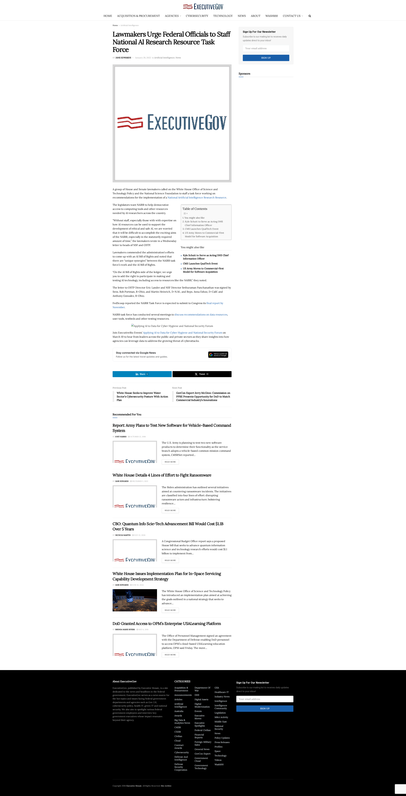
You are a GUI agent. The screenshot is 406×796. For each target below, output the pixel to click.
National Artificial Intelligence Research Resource (197, 197)
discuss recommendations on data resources (201, 314)
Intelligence (221, 701)
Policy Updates (222, 737)
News (242, 16)
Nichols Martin (123, 535)
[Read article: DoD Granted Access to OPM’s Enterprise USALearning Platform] (135, 645)
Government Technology (201, 767)
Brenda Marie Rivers (125, 629)
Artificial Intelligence (130, 25)
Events (198, 711)
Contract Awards (178, 746)
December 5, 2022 (140, 481)
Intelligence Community (221, 707)
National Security (219, 727)
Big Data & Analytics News (182, 721)
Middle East (221, 721)
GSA (217, 687)
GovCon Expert (202, 753)
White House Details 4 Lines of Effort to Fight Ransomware (162, 475)
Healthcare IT (222, 692)
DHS (197, 695)
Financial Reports (199, 736)
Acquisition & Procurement (138, 16)
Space (218, 751)
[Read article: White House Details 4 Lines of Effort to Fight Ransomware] (135, 496)
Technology (223, 16)
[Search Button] (310, 15)
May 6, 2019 (143, 629)
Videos (218, 760)
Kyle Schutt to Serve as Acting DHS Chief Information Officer (204, 223)
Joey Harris (120, 437)
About (255, 16)
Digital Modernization (202, 705)
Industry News (222, 696)
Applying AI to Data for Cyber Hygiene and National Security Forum (182, 332)
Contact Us (292, 16)
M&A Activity (221, 717)
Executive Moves (200, 717)
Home (108, 16)
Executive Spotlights (200, 724)
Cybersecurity (197, 16)
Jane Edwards (123, 57)
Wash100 (271, 16)
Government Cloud (201, 759)
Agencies (172, 16)
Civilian (178, 736)
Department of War (202, 689)
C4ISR (177, 727)
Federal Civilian (203, 730)
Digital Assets (201, 699)
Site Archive (166, 786)
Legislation (220, 712)
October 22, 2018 (138, 437)
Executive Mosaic (134, 786)
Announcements (183, 695)
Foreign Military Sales (203, 743)
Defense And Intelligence (181, 758)
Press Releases (222, 742)
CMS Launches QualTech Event (202, 228)
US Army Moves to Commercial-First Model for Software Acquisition (204, 234)
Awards (178, 715)
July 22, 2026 (139, 535)
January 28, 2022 (143, 57)
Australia (178, 711)
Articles (178, 699)
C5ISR (177, 731)
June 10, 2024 (138, 585)
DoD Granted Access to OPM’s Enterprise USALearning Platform (167, 623)
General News (202, 749)
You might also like (194, 217)
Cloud (177, 740)
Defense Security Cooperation (180, 767)
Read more (172, 461)
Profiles (218, 746)
